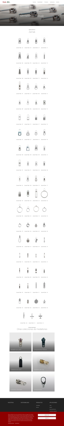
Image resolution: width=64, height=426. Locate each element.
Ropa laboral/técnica (53, 409)
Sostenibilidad (39, 2)
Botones (37, 407)
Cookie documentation (11, 423)
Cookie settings (17, 423)
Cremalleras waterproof (53, 411)
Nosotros (34, 2)
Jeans (50, 405)
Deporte (51, 407)
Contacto (57, 2)
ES (62, 3)
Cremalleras (38, 405)
